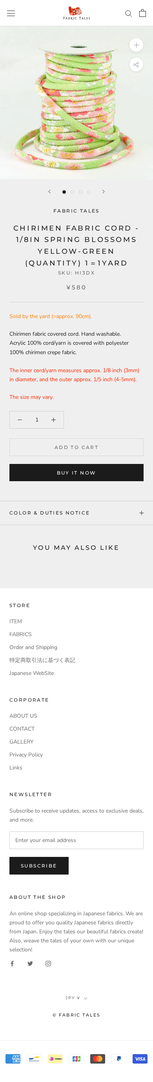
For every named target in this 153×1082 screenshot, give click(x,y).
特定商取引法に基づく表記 (42, 660)
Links (15, 767)
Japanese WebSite (31, 673)
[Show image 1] (64, 192)
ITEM (15, 621)
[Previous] (49, 191)
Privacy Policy (26, 754)
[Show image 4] (89, 192)
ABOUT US (23, 716)
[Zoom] (136, 45)
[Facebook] (12, 962)
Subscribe (39, 866)
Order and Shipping (33, 647)
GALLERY (21, 742)
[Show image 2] (72, 192)
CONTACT (22, 729)
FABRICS (20, 634)
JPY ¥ (73, 997)
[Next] (103, 191)
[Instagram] (48, 962)
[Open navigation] (11, 13)
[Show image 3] (80, 192)
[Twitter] (30, 962)
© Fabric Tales (77, 1015)
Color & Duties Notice (49, 513)
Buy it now (77, 473)
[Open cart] (142, 13)
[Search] (128, 13)
